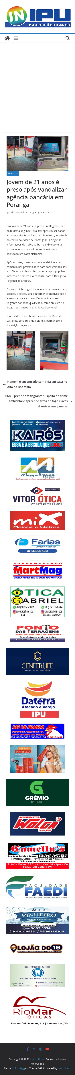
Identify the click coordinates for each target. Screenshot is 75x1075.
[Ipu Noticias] (7, 38)
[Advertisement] (37, 82)
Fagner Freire (42, 212)
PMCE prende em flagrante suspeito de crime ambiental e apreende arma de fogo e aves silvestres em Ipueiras (36, 401)
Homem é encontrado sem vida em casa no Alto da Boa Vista (37, 384)
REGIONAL (12, 173)
